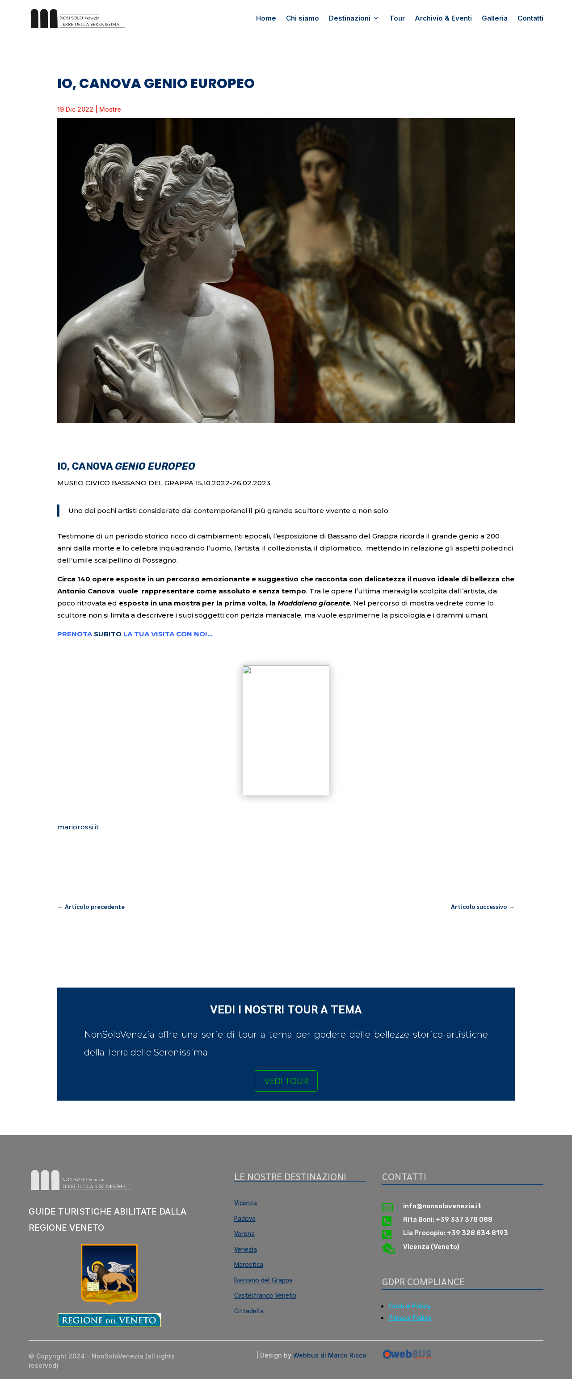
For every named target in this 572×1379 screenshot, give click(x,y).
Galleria (495, 18)
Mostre (110, 109)
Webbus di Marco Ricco (329, 1355)
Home (266, 18)
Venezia (245, 1248)
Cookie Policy (409, 1306)
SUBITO (108, 634)
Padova (245, 1218)
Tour (397, 18)
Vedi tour (286, 1081)
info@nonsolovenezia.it (442, 1206)
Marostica (248, 1264)
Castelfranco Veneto (265, 1295)
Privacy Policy (410, 1317)
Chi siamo (302, 18)
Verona (244, 1233)
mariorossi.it (78, 827)
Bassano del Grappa (263, 1279)
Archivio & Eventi (443, 18)
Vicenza (245, 1202)
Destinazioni (349, 18)
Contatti (530, 18)
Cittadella (249, 1310)
